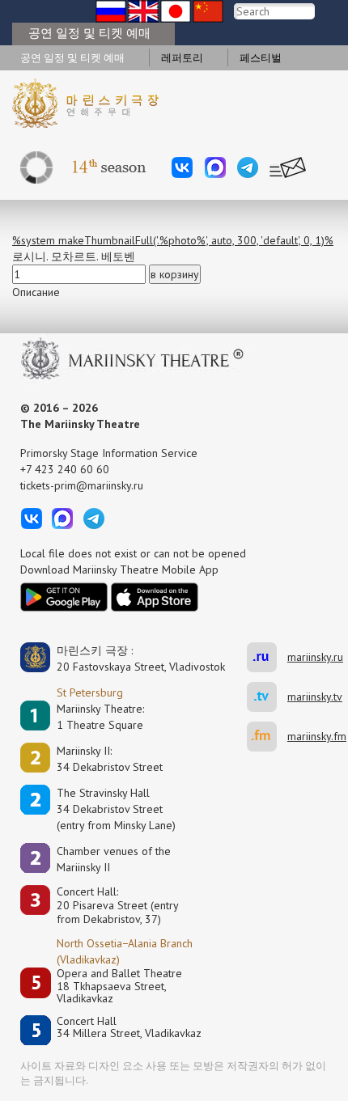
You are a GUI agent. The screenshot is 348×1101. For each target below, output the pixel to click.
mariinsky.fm (267, 737)
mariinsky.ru (267, 657)
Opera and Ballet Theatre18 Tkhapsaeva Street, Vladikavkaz (119, 986)
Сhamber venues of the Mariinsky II (114, 859)
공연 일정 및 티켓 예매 (89, 32)
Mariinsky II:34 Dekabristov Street (110, 758)
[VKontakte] (182, 167)
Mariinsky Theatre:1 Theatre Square (100, 716)
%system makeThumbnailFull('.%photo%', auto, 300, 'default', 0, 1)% (172, 240)
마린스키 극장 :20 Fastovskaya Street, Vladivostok (129, 658)
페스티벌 (261, 58)
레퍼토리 (182, 58)
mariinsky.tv (267, 697)
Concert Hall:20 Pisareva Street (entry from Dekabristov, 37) (118, 905)
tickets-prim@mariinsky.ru (81, 485)
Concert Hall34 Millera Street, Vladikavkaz (129, 1027)
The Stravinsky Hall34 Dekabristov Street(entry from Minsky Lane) (116, 809)
